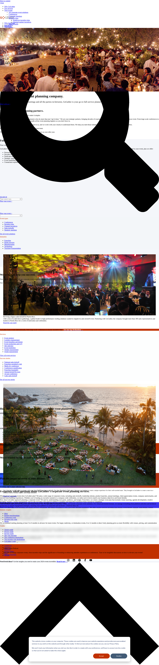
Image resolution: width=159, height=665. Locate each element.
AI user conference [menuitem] (10, 374)
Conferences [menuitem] (8, 222)
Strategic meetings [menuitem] (10, 230)
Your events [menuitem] (8, 10)
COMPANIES (28, 413)
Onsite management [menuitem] (11, 352)
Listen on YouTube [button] (9, 555)
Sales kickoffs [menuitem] (9, 228)
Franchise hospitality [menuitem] (11, 370)
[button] (79, 664)
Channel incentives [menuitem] (10, 226)
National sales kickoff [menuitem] (11, 362)
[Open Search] (79, 132)
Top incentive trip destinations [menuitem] (14, 539)
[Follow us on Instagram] (68, 560)
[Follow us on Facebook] (85, 560)
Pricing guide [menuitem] (8, 532)
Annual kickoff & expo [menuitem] (12, 372)
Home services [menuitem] (9, 242)
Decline (118, 656)
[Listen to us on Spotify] (79, 560)
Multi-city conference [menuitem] (11, 366)
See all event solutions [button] (7, 234)
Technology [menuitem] (8, 246)
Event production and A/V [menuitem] (13, 344)
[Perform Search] (21, 215)
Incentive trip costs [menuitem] (10, 519)
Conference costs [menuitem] (10, 517)
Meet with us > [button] (5, 104)
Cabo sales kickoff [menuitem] (10, 376)
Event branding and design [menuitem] (13, 342)
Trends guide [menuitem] (8, 530)
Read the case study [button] (10, 323)
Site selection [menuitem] (8, 346)
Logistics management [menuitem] (12, 340)
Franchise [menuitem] (7, 240)
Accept (101, 656)
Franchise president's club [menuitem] (13, 364)
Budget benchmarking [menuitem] (11, 515)
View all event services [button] (8, 355)
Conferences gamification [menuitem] (13, 368)
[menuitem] (9, 6)
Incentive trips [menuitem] (13, 18)
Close (2, 3)
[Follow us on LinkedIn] (74, 560)
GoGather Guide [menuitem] (10, 541)
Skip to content (5, 1)
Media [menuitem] (6, 521)
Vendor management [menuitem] (11, 350)
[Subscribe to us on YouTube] (91, 560)
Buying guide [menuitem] (9, 534)
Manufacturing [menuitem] (9, 244)
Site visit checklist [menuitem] (10, 535)
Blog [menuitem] (6, 514)
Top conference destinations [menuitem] (13, 537)
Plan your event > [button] (6, 213)
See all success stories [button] (7, 379)
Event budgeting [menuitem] (10, 348)
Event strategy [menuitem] (9, 338)
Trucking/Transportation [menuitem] (12, 248)
